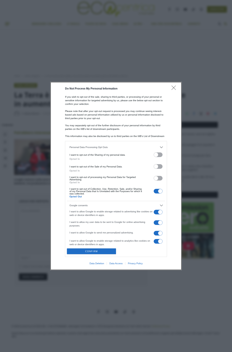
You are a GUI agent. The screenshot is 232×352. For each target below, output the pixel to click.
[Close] (175, 89)
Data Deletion (97, 263)
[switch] (158, 154)
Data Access (116, 263)
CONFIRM (91, 251)
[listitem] (116, 147)
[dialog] (116, 176)
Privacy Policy (135, 263)
